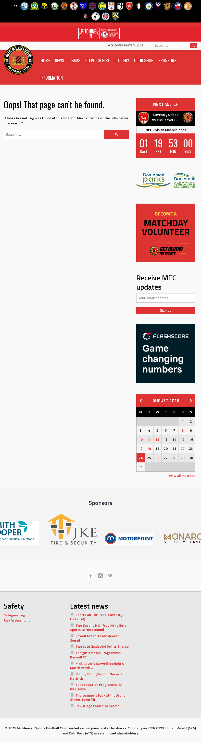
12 (157, 439)
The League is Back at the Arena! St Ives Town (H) (98, 697)
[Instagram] (100, 575)
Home (45, 60)
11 (149, 439)
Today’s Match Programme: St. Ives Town (97, 686)
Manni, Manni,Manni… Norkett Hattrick (96, 676)
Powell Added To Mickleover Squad (94, 638)
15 (183, 439)
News (59, 60)
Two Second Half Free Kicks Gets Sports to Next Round (98, 627)
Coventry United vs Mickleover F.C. (165, 117)
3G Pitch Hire (97, 60)
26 (157, 457)
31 (141, 467)
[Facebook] (90, 575)
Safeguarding (14, 615)
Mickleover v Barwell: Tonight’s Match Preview (97, 665)
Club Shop (143, 60)
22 (183, 448)
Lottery (121, 60)
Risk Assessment (17, 620)
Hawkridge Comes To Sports (97, 705)
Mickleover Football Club (125, 45)
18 (149, 448)
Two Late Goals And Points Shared (102, 646)
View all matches (182, 475)
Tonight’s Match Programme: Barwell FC (95, 655)
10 (141, 439)
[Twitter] (110, 575)
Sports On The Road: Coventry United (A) (96, 617)
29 (183, 457)
